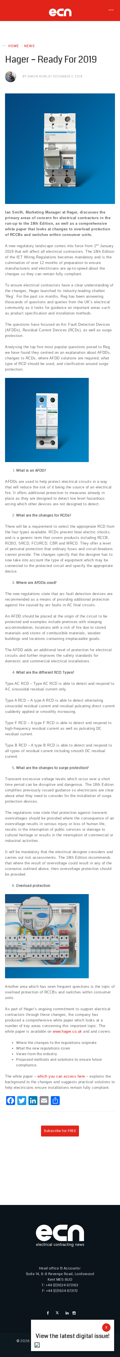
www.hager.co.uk (67, 1031)
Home (13, 46)
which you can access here (61, 1076)
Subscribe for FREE (60, 1130)
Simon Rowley (40, 76)
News (29, 46)
